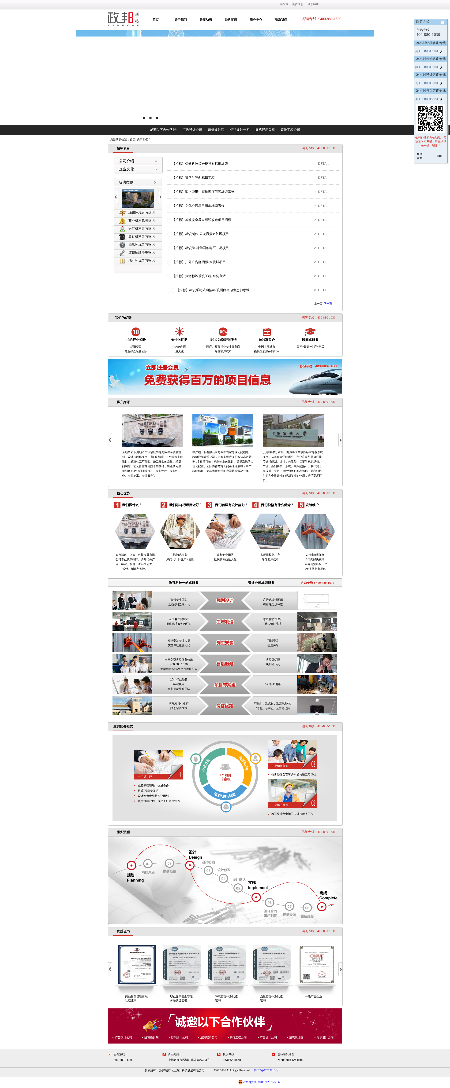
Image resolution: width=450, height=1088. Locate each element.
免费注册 (297, 4)
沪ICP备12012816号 (266, 1070)
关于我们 (181, 19)
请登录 (284, 4)
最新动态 (206, 19)
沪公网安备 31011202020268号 (261, 1082)
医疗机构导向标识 (141, 228)
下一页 (328, 303)
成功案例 (126, 182)
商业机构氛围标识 (141, 220)
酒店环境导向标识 (141, 244)
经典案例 (231, 19)
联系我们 (281, 19)
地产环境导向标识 (141, 260)
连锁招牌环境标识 (141, 252)
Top (439, 156)
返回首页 (420, 156)
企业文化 (126, 169)
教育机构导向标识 (141, 236)
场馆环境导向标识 (141, 212)
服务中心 (256, 19)
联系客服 (313, 4)
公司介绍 (126, 161)
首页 (156, 19)
